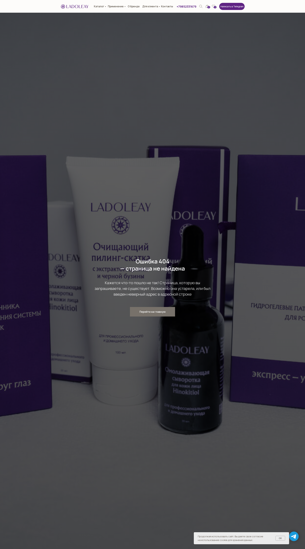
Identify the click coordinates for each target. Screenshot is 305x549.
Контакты (167, 6)
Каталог (99, 6)
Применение (116, 6)
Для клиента (150, 6)
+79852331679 (186, 6)
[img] (201, 6)
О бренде (134, 6)
